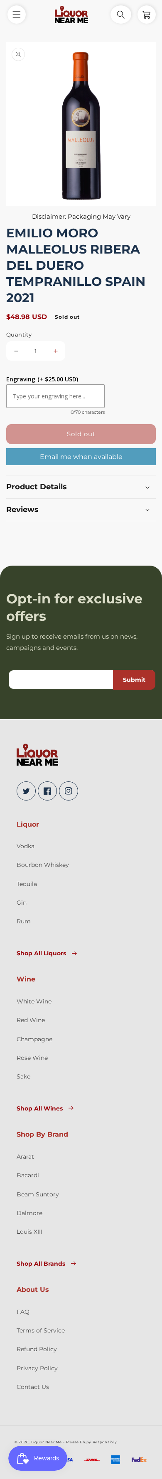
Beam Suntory (38, 1194)
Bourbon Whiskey (43, 865)
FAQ (23, 1311)
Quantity (19, 334)
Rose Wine (32, 1058)
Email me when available (81, 457)
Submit (134, 679)
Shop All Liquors (41, 953)
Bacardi (28, 1175)
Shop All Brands (41, 1263)
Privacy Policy (37, 1368)
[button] (16, 14)
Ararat (25, 1156)
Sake (23, 1076)
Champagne (34, 1039)
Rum (24, 921)
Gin (22, 902)
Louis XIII (29, 1231)
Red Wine (31, 1020)
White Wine (34, 1001)
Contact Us (33, 1387)
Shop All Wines (40, 1108)
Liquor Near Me (46, 1442)
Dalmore (29, 1213)
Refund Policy (37, 1349)
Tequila (27, 884)
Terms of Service (41, 1330)
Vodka (25, 846)
